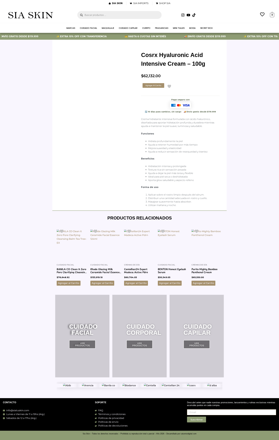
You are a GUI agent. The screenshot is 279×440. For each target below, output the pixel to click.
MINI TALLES (179, 28)
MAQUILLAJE (108, 28)
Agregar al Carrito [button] (68, 283)
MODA (192, 28)
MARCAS (70, 28)
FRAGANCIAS (161, 28)
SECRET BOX (206, 28)
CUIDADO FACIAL (88, 28)
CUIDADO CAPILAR (128, 28)
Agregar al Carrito (153, 85)
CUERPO (146, 28)
